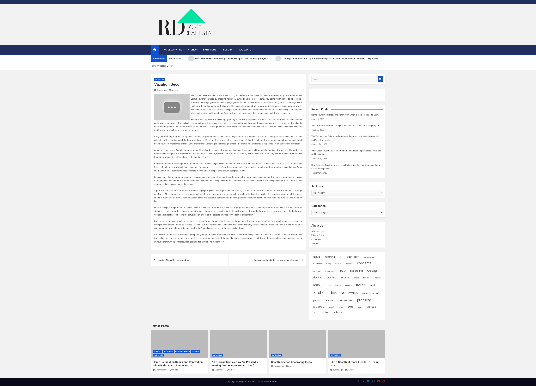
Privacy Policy (317, 235)
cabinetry (338, 264)
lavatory (353, 293)
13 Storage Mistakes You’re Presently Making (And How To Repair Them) (235, 363)
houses (328, 285)
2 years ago (219, 370)
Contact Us (316, 239)
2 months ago (161, 370)
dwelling (331, 277)
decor (342, 271)
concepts (364, 263)
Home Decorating (172, 50)
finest (356, 278)
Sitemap (315, 243)
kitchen (320, 292)
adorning (330, 256)
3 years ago (162, 90)
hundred (348, 285)
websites (338, 312)
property (364, 300)
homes (378, 278)
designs (317, 277)
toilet (325, 312)
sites (341, 307)
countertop (317, 271)
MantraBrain (271, 381)
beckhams (317, 264)
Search (380, 79)
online (365, 293)
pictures (329, 300)
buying (328, 264)
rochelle (331, 307)
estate (344, 277)
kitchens (337, 293)
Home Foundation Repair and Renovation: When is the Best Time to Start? (345, 115)
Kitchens (193, 50)
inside (373, 285)
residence (318, 306)
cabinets (349, 264)
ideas (361, 284)
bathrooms (369, 257)
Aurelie (174, 90)
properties (346, 300)
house (316, 285)
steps (360, 307)
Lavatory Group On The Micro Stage (174, 260)
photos (316, 300)
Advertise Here (318, 231)
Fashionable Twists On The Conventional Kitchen (276, 260)
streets (315, 313)
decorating (356, 270)
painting (375, 293)
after (340, 257)
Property (227, 50)
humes (338, 285)
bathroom (353, 256)
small (350, 306)
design (372, 270)
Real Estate (244, 50)
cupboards (330, 271)
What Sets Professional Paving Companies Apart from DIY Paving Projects (345, 125)
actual (316, 256)
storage (371, 306)
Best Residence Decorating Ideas (291, 362)
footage (367, 277)
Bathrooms (209, 50)
